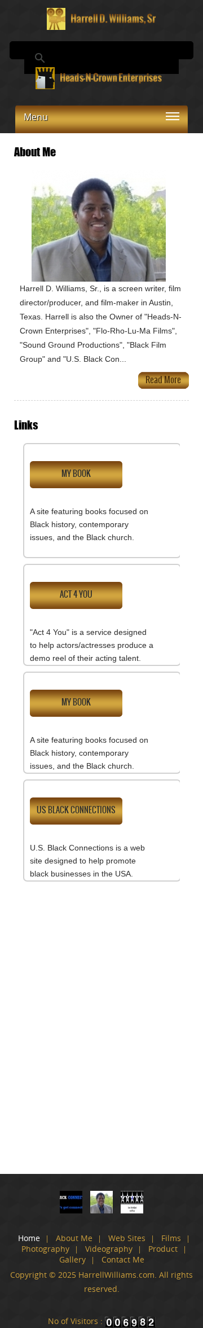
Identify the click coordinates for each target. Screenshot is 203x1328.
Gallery (72, 1259)
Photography (45, 1248)
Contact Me (123, 1259)
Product (163, 1248)
